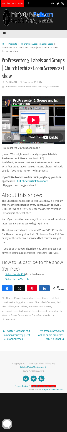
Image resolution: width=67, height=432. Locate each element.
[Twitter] (57, 3)
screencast (7, 311)
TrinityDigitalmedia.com (43, 315)
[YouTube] (52, 3)
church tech (35, 298)
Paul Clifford (21, 306)
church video (27, 302)
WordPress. (57, 389)
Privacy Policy (21, 386)
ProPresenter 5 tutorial (39, 306)
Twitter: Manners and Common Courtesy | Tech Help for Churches (17, 335)
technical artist (40, 311)
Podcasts (12, 43)
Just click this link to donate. (32, 181)
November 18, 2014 (32, 82)
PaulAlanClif (11, 82)
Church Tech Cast (50, 298)
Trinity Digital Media (21, 315)
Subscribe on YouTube (17, 279)
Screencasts (53, 86)
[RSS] (62, 3)
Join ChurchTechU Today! (12, 3)
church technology (11, 302)
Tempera (45, 389)
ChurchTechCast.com (45, 302)
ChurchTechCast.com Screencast (37, 43)
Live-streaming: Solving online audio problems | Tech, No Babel (51, 335)
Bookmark (10, 319)
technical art (25, 311)
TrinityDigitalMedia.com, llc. (33, 367)
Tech (15, 311)
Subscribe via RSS (15, 274)
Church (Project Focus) (17, 298)
